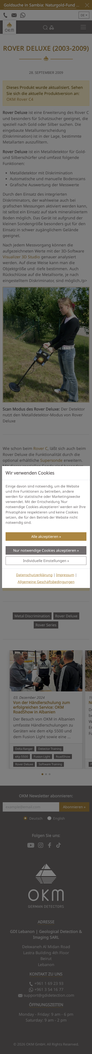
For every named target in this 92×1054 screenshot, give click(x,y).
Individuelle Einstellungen (44, 560)
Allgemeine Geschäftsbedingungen (46, 581)
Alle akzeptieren (44, 536)
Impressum (65, 575)
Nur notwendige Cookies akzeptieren (44, 550)
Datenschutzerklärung (34, 575)
